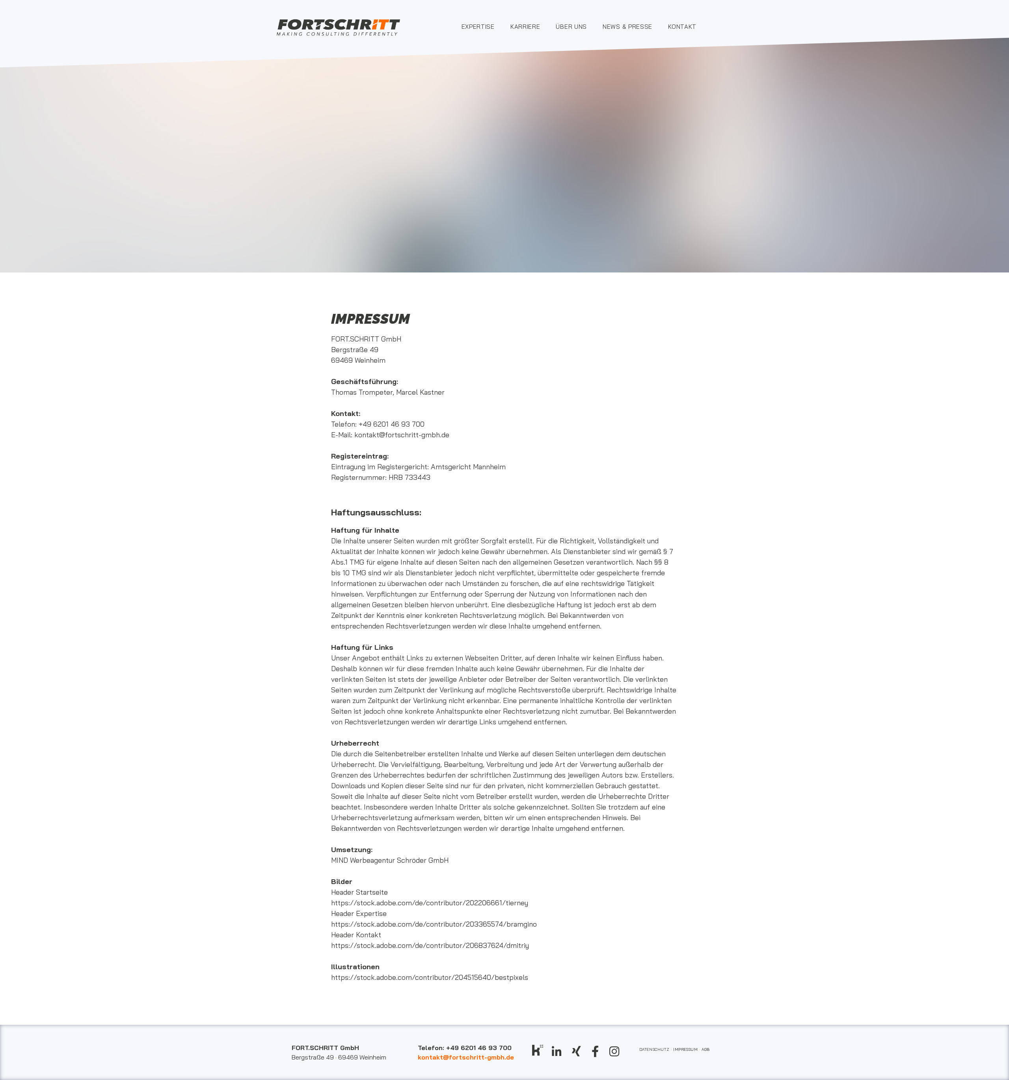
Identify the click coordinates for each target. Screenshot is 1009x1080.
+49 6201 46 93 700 (391, 424)
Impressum (685, 1049)
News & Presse (627, 26)
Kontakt (682, 26)
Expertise (478, 26)
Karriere (525, 26)
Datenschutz (656, 1049)
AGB (706, 1049)
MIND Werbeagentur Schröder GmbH (390, 860)
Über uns (571, 26)
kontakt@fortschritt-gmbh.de (401, 434)
